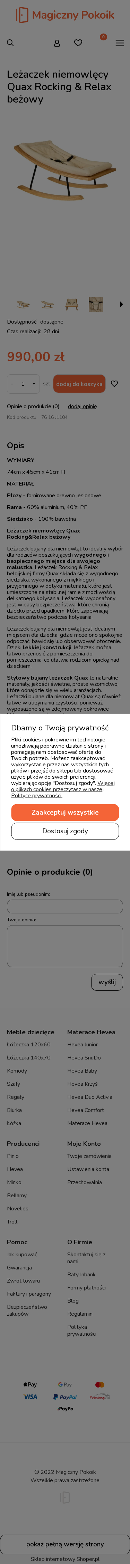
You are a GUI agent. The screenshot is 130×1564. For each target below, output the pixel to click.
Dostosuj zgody (65, 830)
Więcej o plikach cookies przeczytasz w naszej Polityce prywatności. (63, 789)
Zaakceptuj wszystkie (65, 812)
